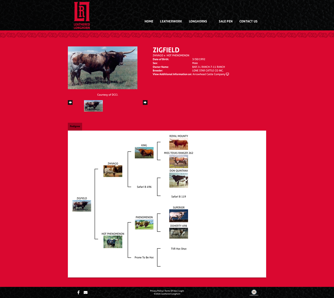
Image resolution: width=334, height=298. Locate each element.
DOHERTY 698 (178, 226)
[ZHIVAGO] (113, 171)
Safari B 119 (178, 196)
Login (181, 290)
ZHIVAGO (158, 55)
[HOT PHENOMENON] (113, 241)
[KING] (144, 152)
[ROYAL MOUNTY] (178, 143)
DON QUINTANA (179, 170)
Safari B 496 (144, 187)
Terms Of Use (171, 290)
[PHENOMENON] (144, 224)
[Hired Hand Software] (254, 293)
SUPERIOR (179, 207)
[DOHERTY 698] (178, 233)
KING (144, 145)
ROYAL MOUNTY (178, 136)
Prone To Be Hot (144, 257)
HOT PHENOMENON (178, 55)
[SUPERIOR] (178, 215)
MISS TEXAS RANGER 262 (178, 153)
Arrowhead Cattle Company (209, 74)
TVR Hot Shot (178, 249)
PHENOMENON (144, 217)
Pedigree (75, 126)
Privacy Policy (156, 290)
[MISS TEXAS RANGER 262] (178, 161)
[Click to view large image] (102, 67)
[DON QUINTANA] (178, 180)
